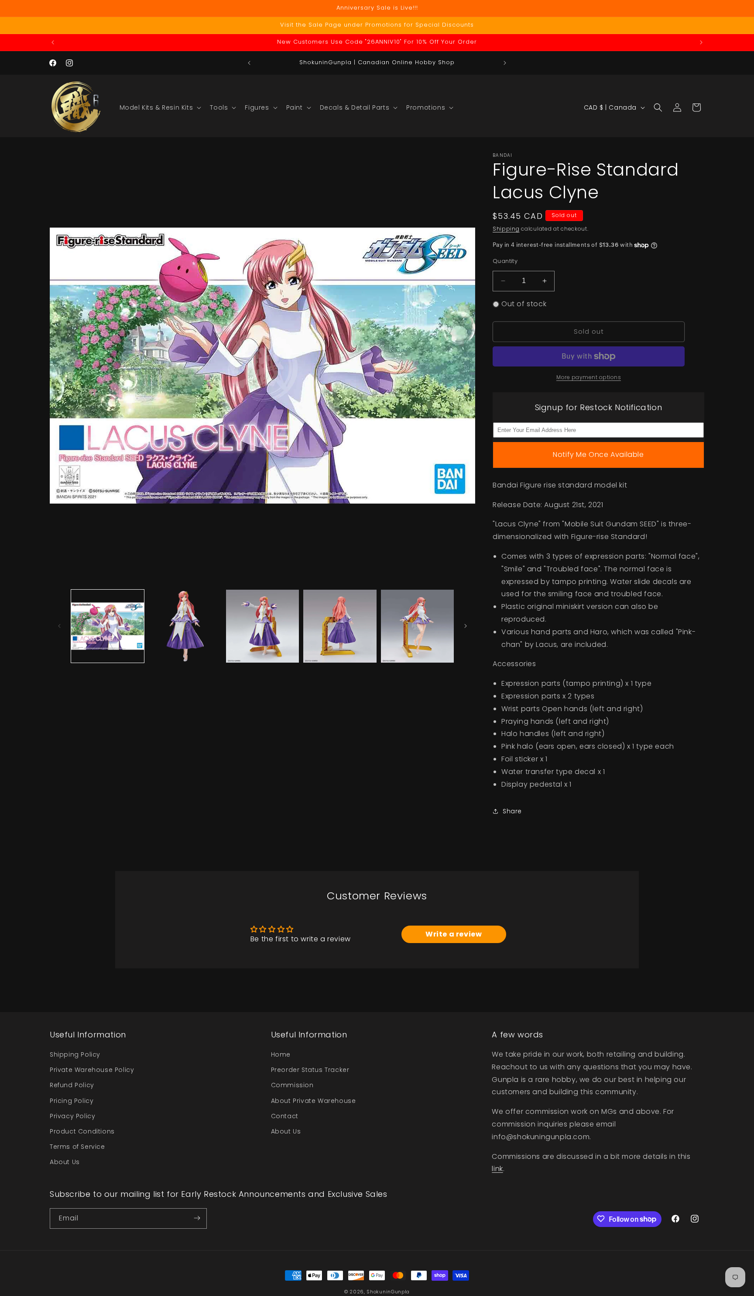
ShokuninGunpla (388, 1291)
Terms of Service (77, 1146)
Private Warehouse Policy (92, 1070)
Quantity (505, 261)
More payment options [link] (588, 377)
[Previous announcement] (52, 42)
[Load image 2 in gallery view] (184, 626)
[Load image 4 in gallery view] (339, 626)
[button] (159, 107)
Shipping (506, 228)
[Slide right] (465, 626)
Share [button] (512, 811)
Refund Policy (72, 1085)
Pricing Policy (71, 1100)
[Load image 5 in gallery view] (417, 626)
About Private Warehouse (313, 1100)
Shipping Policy (75, 1054)
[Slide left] (59, 626)
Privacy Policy (72, 1116)
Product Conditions (82, 1131)
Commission (292, 1085)
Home (281, 1054)
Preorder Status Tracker (310, 1070)
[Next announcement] (701, 42)
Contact (284, 1116)
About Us (65, 1162)
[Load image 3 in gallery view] (262, 626)
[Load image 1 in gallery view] (107, 626)
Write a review (453, 934)
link (497, 1169)
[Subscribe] (196, 1218)
